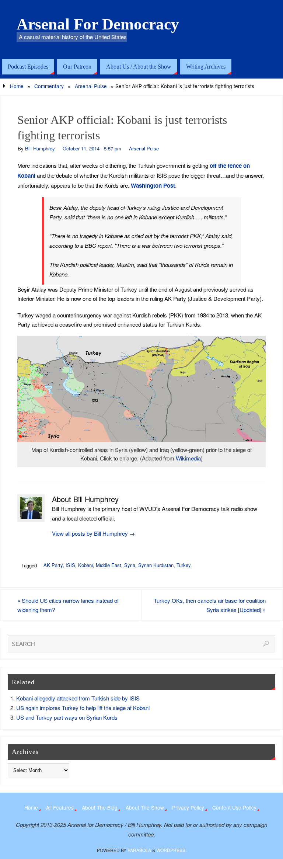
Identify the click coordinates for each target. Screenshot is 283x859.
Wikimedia (188, 458)
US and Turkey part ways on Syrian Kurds (67, 717)
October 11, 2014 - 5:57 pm (92, 148)
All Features (60, 807)
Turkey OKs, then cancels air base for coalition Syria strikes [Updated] (210, 605)
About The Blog (100, 807)
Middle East (108, 564)
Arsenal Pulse (91, 86)
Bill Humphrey (40, 148)
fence (235, 165)
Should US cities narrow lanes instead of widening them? (68, 605)
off (213, 165)
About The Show (145, 807)
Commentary (49, 86)
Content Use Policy (234, 807)
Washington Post (153, 185)
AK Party (53, 564)
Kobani (26, 175)
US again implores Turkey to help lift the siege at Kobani (83, 708)
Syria (129, 564)
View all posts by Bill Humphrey (93, 533)
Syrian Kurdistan (156, 564)
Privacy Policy (188, 807)
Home (17, 86)
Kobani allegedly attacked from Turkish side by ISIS (78, 698)
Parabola (139, 850)
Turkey (184, 564)
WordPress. (171, 850)
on (246, 165)
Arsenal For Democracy (98, 24)
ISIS (70, 564)
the (222, 165)
